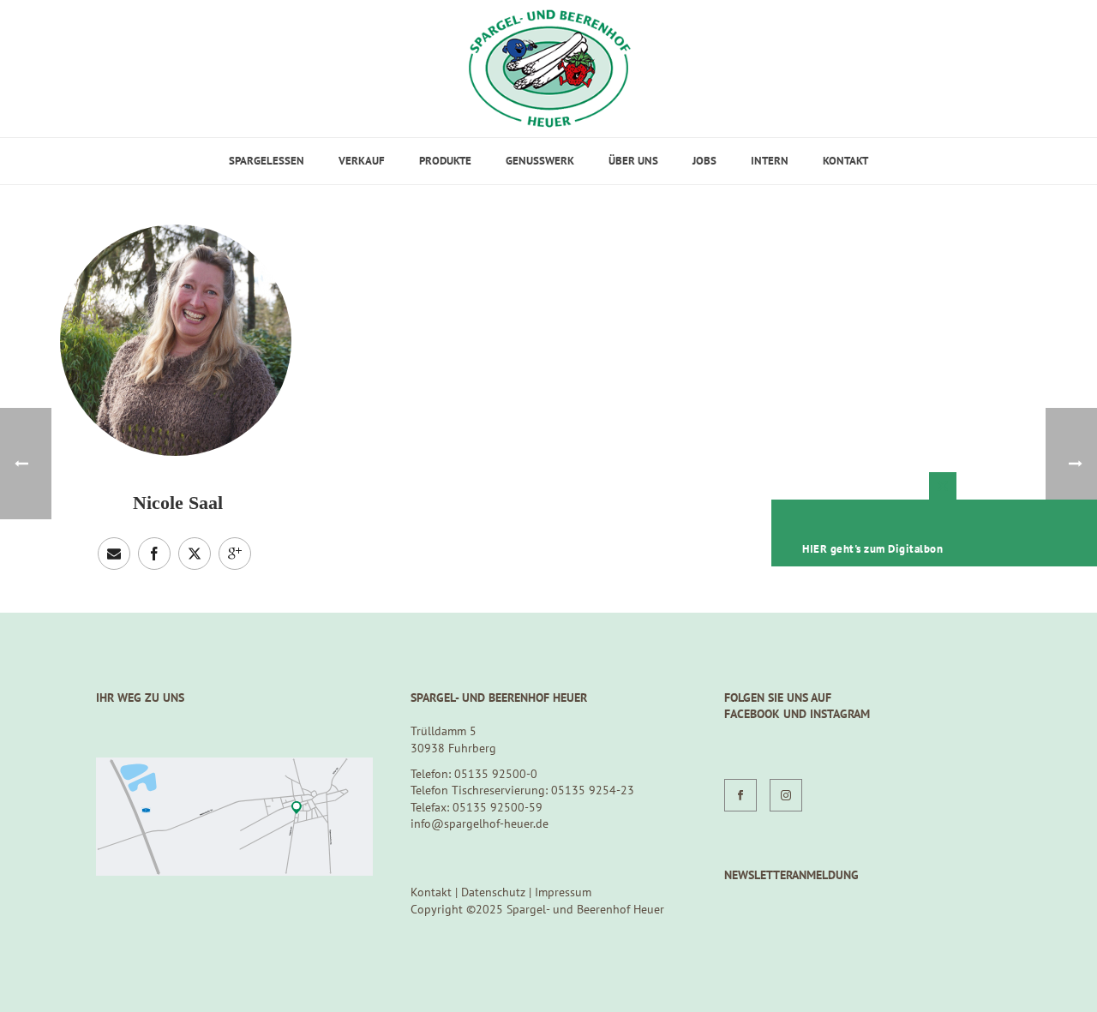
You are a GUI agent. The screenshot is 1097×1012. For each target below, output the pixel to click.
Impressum (563, 892)
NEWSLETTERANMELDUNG (791, 875)
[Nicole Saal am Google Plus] (235, 553)
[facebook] (740, 795)
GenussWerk (540, 160)
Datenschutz (493, 892)
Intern (769, 160)
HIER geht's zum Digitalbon (872, 549)
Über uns (633, 160)
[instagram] (786, 795)
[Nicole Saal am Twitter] (194, 553)
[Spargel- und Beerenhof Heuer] (549, 68)
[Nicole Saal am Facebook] (154, 553)
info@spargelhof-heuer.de (479, 823)
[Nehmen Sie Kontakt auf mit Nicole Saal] (114, 553)
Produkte (445, 160)
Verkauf (362, 160)
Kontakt (845, 160)
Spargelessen (266, 160)
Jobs (704, 160)
